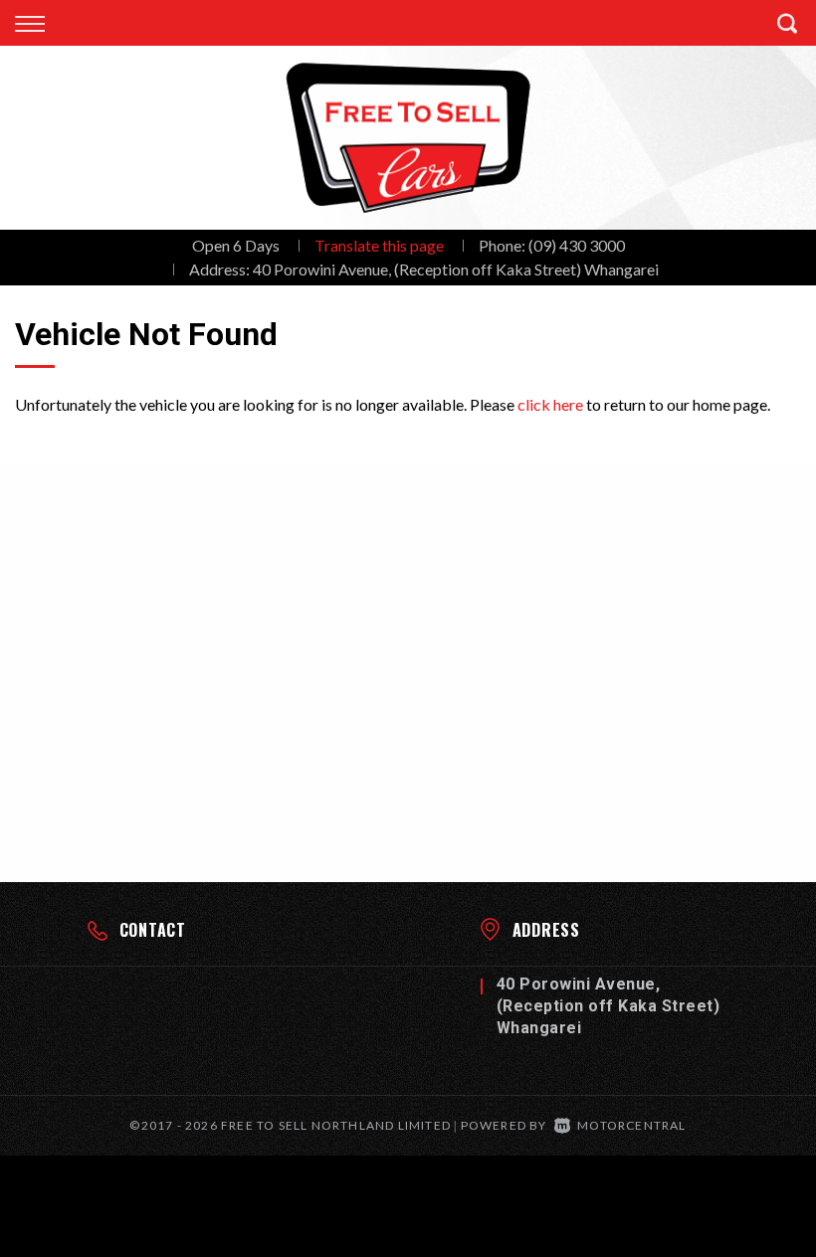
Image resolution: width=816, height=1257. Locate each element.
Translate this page (379, 245)
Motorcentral (631, 1125)
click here (550, 404)
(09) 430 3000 (576, 245)
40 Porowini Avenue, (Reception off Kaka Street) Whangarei (456, 269)
